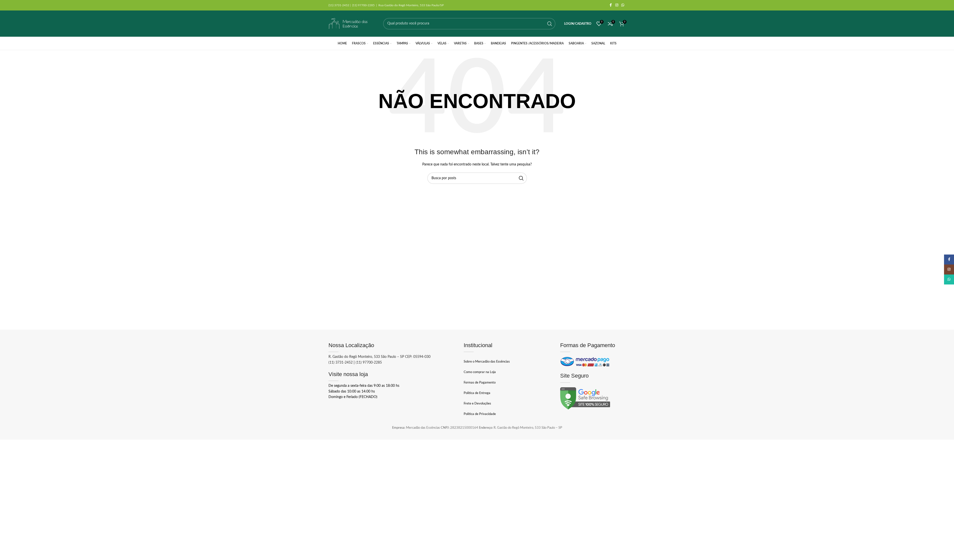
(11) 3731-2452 (340, 362)
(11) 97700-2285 (369, 362)
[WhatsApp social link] (623, 5)
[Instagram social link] (617, 5)
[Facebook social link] (611, 5)
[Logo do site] (348, 23)
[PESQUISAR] (549, 23)
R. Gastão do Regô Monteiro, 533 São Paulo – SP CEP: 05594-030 (379, 357)
